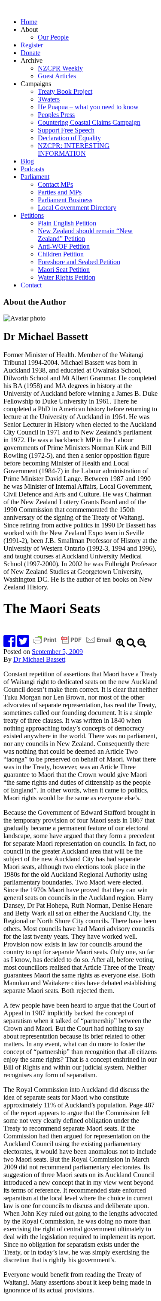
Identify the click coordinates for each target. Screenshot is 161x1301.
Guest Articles (57, 76)
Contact (31, 285)
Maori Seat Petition (64, 269)
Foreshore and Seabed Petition (79, 261)
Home (29, 21)
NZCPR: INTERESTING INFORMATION (73, 149)
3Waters (49, 99)
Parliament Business (65, 199)
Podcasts (32, 169)
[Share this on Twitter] (23, 643)
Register (32, 45)
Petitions (32, 215)
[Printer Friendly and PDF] (73, 643)
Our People (53, 37)
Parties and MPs (60, 192)
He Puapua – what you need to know (88, 107)
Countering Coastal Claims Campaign (89, 122)
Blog (27, 161)
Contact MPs (55, 184)
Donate (30, 52)
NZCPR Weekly (60, 68)
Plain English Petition (67, 223)
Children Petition (61, 254)
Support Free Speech (66, 130)
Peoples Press (56, 114)
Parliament (35, 176)
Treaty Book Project (65, 91)
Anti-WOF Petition (64, 246)
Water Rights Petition (66, 277)
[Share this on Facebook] (9, 643)
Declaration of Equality (69, 138)
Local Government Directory (77, 207)
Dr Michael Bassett (39, 659)
